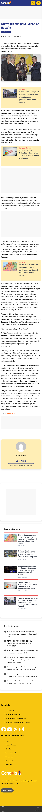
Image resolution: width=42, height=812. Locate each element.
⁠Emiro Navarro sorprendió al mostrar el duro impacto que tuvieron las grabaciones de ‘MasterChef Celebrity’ (21, 660)
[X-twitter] (15, 729)
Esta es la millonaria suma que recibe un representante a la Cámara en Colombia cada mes (22, 634)
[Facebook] (3, 729)
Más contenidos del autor (21, 465)
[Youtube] (9, 729)
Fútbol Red (11, 413)
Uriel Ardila (6, 36)
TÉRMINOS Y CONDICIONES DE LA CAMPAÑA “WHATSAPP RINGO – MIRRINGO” (20, 643)
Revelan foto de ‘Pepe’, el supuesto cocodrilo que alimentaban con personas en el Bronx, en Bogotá (29, 97)
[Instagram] (21, 729)
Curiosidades (6, 32)
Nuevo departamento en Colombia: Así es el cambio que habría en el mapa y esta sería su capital (28, 270)
